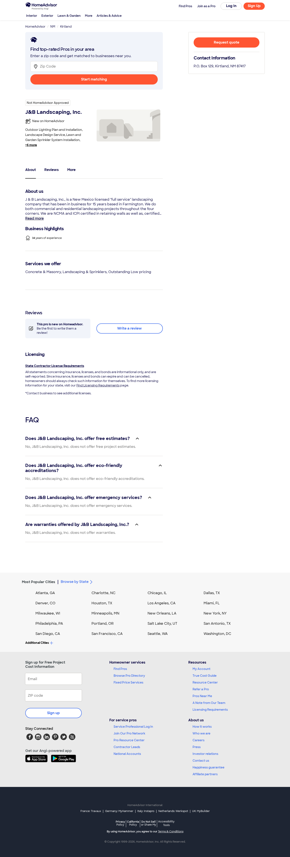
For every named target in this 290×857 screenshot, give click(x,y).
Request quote (226, 42)
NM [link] (52, 26)
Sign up (53, 713)
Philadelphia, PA (49, 623)
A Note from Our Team (209, 703)
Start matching (94, 79)
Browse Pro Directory (129, 676)
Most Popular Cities (38, 582)
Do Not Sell (148, 823)
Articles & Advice (109, 16)
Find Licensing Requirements (98, 385)
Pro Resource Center (129, 740)
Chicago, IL (157, 593)
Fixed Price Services (128, 682)
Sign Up (254, 6)
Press (197, 747)
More (88, 16)
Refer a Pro (201, 689)
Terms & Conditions (170, 831)
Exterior (47, 16)
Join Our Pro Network (129, 733)
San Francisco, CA (107, 633)
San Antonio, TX (217, 623)
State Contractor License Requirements (54, 366)
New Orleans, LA (162, 613)
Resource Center (205, 682)
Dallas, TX (212, 593)
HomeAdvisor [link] (35, 26)
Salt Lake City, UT (162, 623)
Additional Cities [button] (37, 643)
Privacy (120, 823)
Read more (34, 218)
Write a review (129, 328)
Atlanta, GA (45, 593)
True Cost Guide (205, 676)
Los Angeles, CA (162, 603)
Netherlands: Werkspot (173, 811)
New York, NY (215, 613)
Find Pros (120, 669)
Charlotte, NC (103, 593)
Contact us (201, 761)
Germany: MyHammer (119, 811)
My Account (201, 669)
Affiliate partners (205, 774)
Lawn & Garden (69, 16)
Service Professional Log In (133, 727)
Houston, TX (102, 603)
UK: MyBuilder (201, 811)
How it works (202, 727)
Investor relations (205, 754)
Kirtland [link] (66, 26)
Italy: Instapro (145, 811)
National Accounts (127, 754)
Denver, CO (45, 603)
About (30, 170)
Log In (231, 6)
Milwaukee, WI (47, 613)
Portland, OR (103, 623)
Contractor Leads (127, 747)
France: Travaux (90, 811)
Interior (31, 16)
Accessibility (166, 823)
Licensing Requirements (210, 710)
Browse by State (75, 581)
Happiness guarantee (208, 767)
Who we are (201, 733)
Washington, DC (217, 633)
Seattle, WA (158, 633)
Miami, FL (212, 603)
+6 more (31, 145)
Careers (198, 740)
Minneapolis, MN (105, 613)
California (133, 823)
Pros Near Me (202, 696)
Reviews (51, 170)
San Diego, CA (47, 633)
